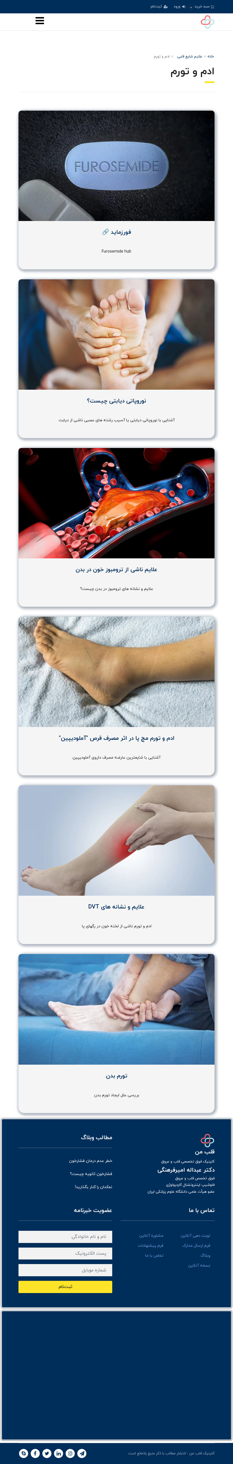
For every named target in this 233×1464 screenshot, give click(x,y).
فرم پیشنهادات (150, 1245)
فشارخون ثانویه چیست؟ (91, 1174)
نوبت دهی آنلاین (195, 1235)
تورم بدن (116, 1076)
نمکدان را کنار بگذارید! (93, 1187)
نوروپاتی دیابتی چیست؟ (116, 401)
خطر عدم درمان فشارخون (90, 1161)
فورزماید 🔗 (116, 232)
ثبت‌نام (157, 6)
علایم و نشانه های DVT (116, 907)
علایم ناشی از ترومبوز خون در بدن (116, 570)
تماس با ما (154, 1255)
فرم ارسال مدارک (196, 1245)
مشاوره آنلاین (151, 1235)
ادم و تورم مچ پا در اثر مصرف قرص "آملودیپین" (116, 738)
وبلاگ (205, 1255)
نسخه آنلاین (199, 1265)
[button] (201, 6)
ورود (178, 6)
